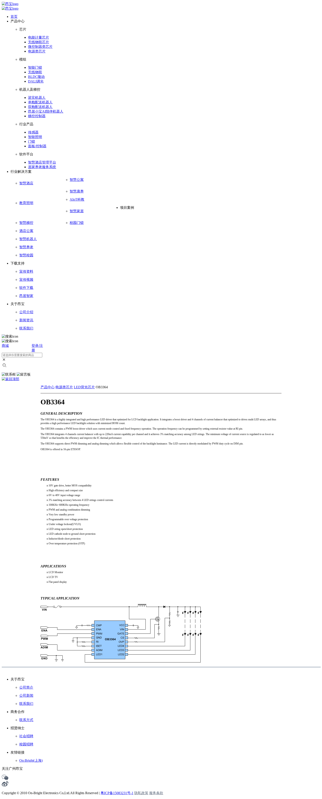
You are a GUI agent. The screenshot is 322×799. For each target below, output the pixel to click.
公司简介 (26, 687)
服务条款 (156, 793)
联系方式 (26, 720)
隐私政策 (141, 793)
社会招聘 (26, 736)
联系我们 (26, 703)
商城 (5, 345)
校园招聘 (26, 744)
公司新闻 (26, 695)
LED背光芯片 (84, 387)
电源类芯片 (64, 387)
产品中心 (48, 387)
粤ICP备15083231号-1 (117, 793)
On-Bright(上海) (31, 760)
